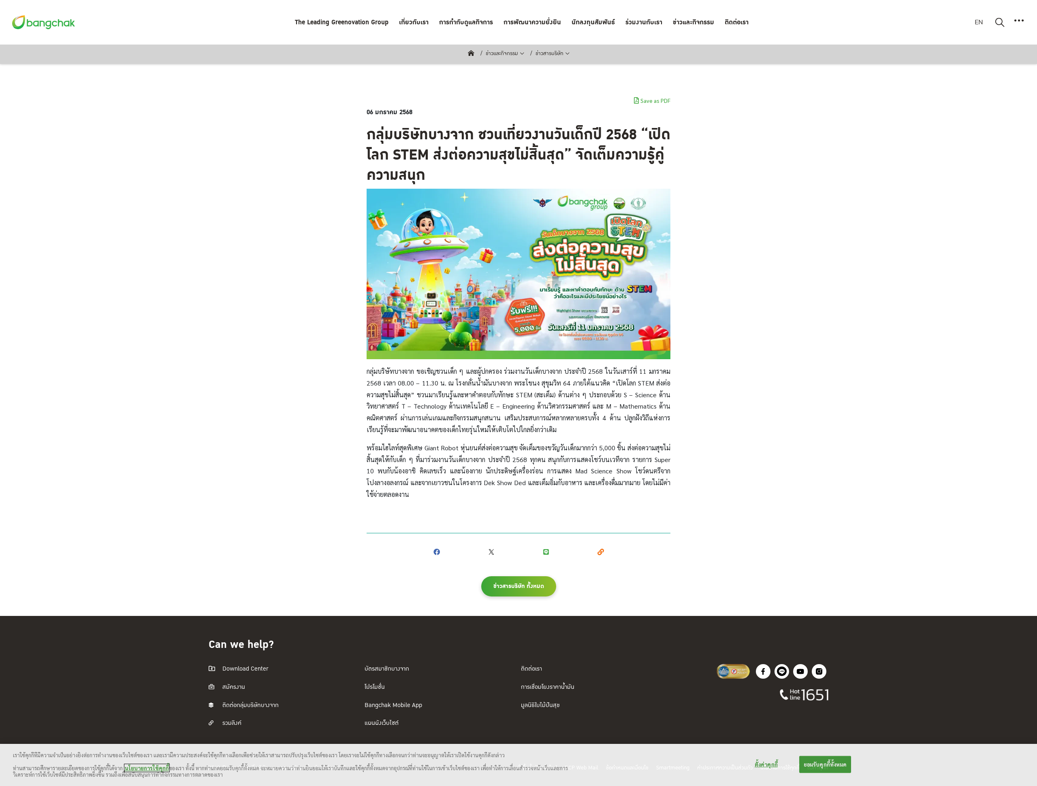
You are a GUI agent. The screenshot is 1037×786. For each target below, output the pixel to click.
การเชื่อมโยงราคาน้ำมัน (547, 687)
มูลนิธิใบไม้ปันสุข (540, 705)
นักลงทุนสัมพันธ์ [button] (593, 22)
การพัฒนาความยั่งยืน (532, 22)
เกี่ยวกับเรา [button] (414, 22)
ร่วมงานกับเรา (643, 22)
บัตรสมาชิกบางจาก (387, 668)
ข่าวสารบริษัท (549, 53)
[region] (518, 765)
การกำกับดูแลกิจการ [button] (466, 22)
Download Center (244, 668)
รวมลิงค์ (231, 723)
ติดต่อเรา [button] (737, 22)
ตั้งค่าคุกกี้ (766, 764)
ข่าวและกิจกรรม (502, 53)
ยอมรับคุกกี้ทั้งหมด (825, 764)
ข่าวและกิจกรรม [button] (693, 22)
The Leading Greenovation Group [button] (341, 22)
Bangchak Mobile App (393, 705)
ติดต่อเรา (531, 668)
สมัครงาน (233, 687)
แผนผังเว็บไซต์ (382, 723)
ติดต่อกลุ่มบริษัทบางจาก (250, 705)
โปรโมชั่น (375, 687)
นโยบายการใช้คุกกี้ (147, 768)
